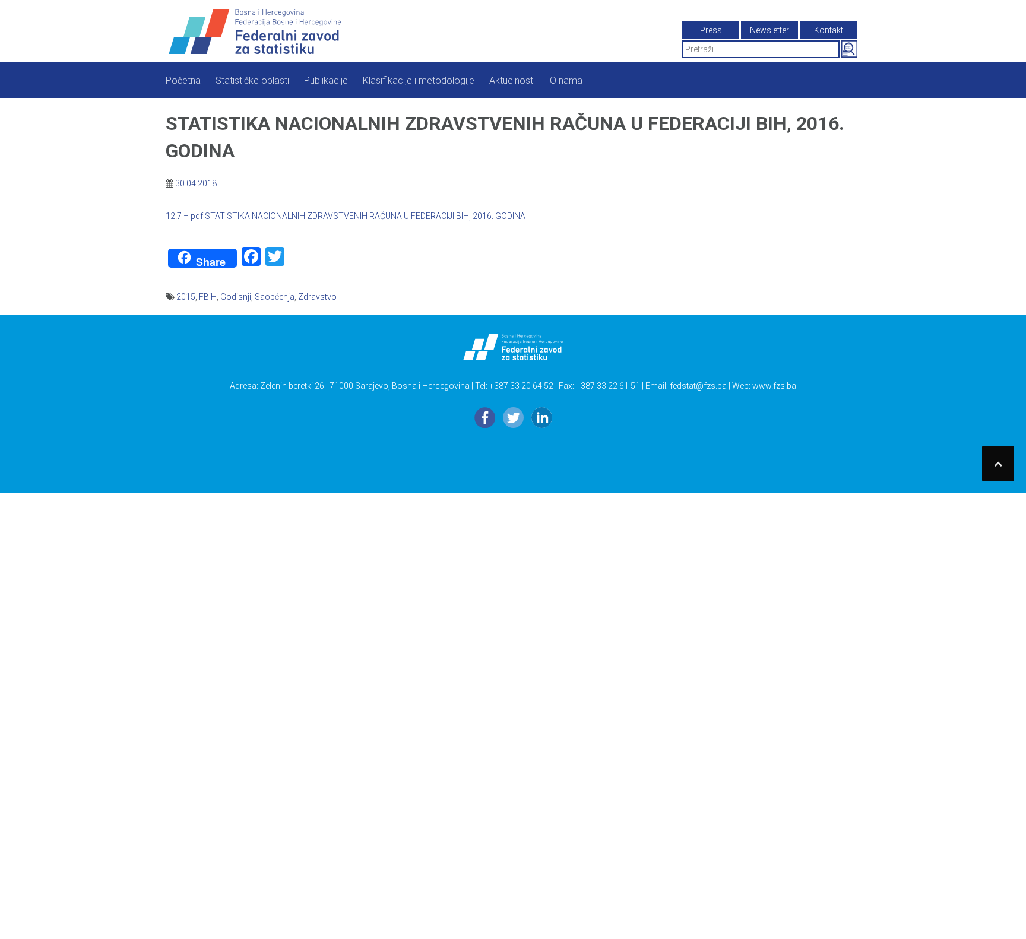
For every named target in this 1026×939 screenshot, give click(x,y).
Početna (183, 80)
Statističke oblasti (252, 80)
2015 (185, 297)
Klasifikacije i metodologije (418, 80)
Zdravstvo (317, 297)
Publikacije (326, 80)
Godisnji (235, 297)
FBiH (208, 297)
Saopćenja (274, 297)
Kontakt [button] (828, 30)
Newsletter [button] (769, 30)
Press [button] (711, 30)
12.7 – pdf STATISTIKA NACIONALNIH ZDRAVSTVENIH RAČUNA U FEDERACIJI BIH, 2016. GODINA (345, 216)
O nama (566, 80)
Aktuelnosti (512, 80)
